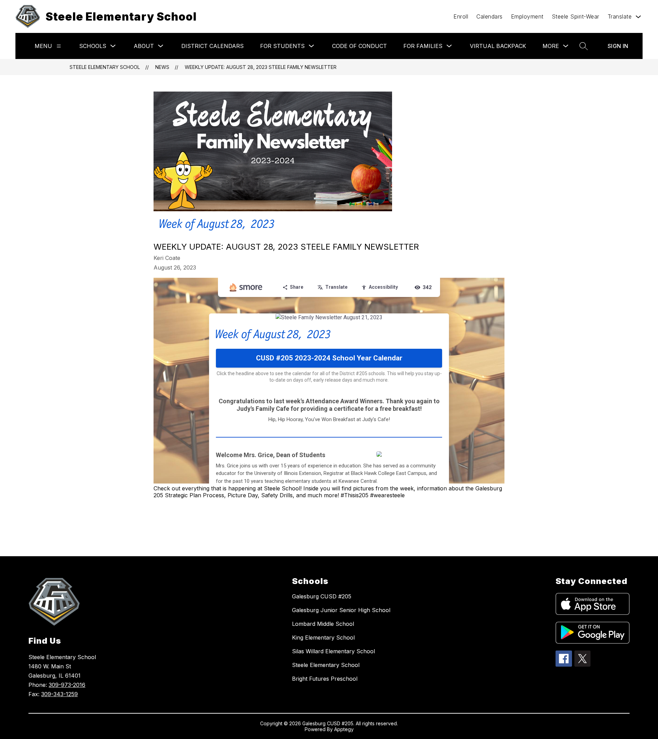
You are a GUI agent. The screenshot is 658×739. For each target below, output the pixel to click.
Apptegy (344, 729)
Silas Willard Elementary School (333, 651)
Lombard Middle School (323, 623)
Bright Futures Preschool (324, 678)
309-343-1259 (59, 694)
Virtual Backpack (498, 46)
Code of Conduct (359, 46)
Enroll (460, 16)
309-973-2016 (67, 684)
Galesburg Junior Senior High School (341, 610)
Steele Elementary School (105, 67)
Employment (527, 16)
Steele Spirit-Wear (575, 16)
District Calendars (212, 46)
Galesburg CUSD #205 (321, 596)
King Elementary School (323, 637)
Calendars (489, 16)
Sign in (618, 46)
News (162, 67)
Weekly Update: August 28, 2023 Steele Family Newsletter (261, 67)
